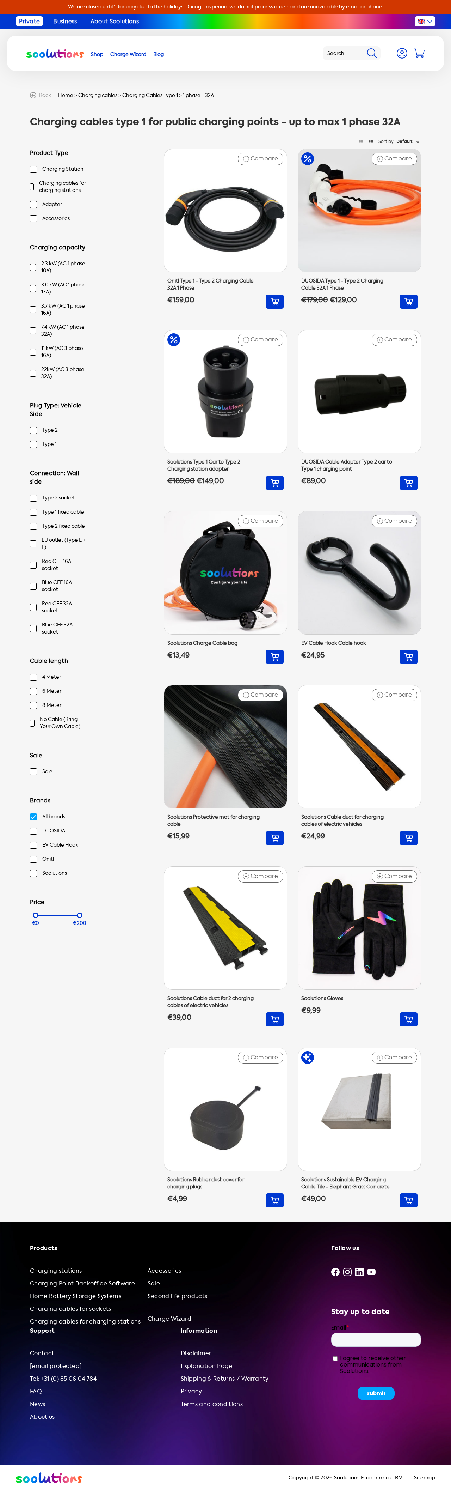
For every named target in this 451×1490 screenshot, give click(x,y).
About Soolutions (115, 21)
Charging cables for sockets (70, 1309)
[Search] (372, 53)
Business (65, 21)
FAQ (36, 1391)
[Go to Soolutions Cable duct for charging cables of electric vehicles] (359, 765)
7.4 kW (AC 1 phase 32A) (63, 331)
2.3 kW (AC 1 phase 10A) (63, 267)
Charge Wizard (169, 1318)
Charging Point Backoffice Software (82, 1283)
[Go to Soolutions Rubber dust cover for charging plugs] (225, 1128)
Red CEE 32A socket (57, 607)
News (37, 1404)
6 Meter (51, 691)
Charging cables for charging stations (62, 187)
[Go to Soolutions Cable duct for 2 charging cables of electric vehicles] (225, 946)
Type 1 (49, 444)
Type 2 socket (58, 498)
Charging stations (56, 1270)
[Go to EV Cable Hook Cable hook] (359, 587)
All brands (53, 816)
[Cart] (419, 53)
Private (29, 21)
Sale (47, 771)
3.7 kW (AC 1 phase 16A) (63, 309)
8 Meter (51, 705)
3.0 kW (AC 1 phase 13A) (63, 288)
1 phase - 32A (198, 95)
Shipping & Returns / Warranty (225, 1378)
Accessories (56, 218)
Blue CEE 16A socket (57, 586)
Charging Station (63, 169)
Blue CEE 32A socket (57, 628)
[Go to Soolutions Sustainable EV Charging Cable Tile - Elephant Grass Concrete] (359, 1128)
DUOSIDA (53, 831)
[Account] (402, 53)
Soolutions (54, 873)
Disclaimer (196, 1353)
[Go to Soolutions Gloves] (359, 946)
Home (65, 95)
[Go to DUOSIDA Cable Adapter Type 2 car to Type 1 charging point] (359, 410)
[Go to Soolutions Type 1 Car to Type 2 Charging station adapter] (225, 410)
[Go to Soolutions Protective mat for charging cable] (225, 765)
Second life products (177, 1296)
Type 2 (50, 430)
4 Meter (51, 677)
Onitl (48, 859)
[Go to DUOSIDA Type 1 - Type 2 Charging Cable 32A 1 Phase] (359, 229)
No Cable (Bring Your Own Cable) (60, 723)
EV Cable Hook (60, 845)
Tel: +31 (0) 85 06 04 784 (63, 1378)
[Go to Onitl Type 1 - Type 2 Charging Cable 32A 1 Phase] (225, 229)
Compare (261, 159)
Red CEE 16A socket (56, 565)
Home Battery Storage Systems (75, 1296)
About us (42, 1417)
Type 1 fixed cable (63, 512)
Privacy (191, 1391)
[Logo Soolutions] (55, 53)
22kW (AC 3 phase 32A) (62, 373)
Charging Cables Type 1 (150, 95)
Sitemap (424, 1477)
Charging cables (97, 95)
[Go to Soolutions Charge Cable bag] (225, 587)
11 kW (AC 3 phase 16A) (62, 352)
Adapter (52, 204)
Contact (42, 1353)
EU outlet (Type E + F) (63, 544)
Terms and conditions (212, 1404)
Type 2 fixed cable (63, 526)
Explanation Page (207, 1366)
